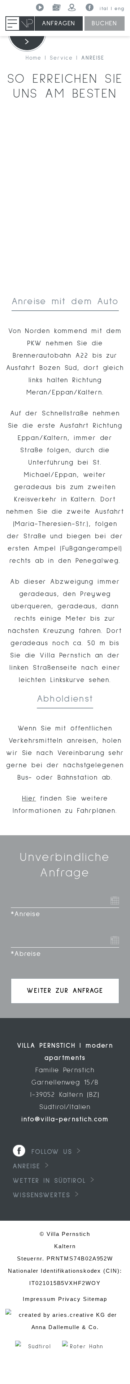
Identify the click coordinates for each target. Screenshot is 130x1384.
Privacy (69, 1299)
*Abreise (26, 953)
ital (104, 8)
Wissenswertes (41, 1195)
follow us (51, 1151)
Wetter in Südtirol (49, 1180)
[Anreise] (72, 7)
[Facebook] (88, 7)
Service (61, 58)
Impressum (39, 1299)
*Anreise (25, 914)
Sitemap (95, 1299)
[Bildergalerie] (56, 7)
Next (122, 1358)
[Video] (40, 7)
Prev (7, 1358)
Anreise (92, 58)
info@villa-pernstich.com (65, 1119)
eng (119, 8)
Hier (29, 798)
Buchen (104, 23)
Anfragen (58, 23)
